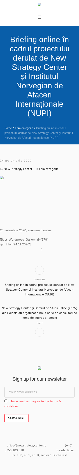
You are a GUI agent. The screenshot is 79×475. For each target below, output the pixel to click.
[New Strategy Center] (39, 4)
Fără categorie (24, 128)
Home (8, 128)
